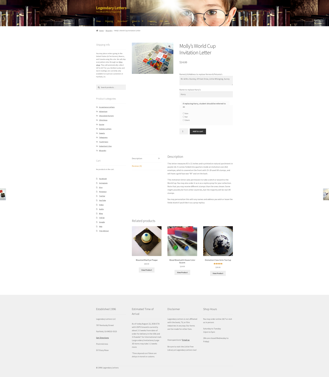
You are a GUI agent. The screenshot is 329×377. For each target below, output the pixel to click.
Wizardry (109, 30)
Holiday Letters (105, 129)
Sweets (102, 133)
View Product (146, 270)
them (187, 120)
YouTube (102, 200)
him (186, 113)
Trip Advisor (104, 231)
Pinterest (103, 191)
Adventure (103, 111)
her (186, 116)
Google (102, 222)
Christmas (103, 120)
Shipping (109, 21)
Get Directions (102, 337)
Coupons (151, 21)
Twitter (102, 196)
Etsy (101, 187)
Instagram (103, 183)
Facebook (103, 179)
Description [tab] (137, 158)
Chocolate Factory (106, 116)
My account (122, 21)
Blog (101, 213)
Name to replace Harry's (190, 89)
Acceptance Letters (107, 107)
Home (101, 30)
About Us (136, 21)
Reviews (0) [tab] (137, 166)
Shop (98, 21)
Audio (101, 209)
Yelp (100, 226)
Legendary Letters (111, 7)
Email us (186, 340)
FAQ (161, 21)
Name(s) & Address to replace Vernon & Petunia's (201, 74)
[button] (169, 46)
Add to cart (198, 131)
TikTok (101, 218)
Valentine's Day (105, 146)
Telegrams (103, 137)
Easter (101, 124)
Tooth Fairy (103, 142)
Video (101, 205)
